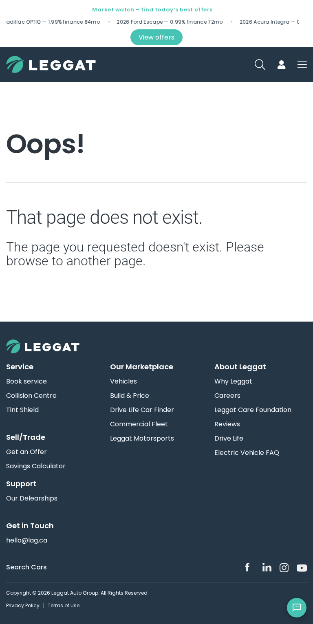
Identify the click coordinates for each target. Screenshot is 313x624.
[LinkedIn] (267, 567)
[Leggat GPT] (296, 607)
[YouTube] (301, 567)
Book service (26, 381)
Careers (227, 395)
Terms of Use (63, 605)
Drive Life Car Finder (142, 410)
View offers (156, 37)
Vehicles (123, 381)
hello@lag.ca (26, 540)
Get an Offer (26, 452)
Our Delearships (31, 498)
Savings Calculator (36, 466)
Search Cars (26, 567)
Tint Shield (22, 410)
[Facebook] (250, 567)
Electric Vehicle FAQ (246, 453)
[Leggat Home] (156, 346)
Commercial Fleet (139, 424)
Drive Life (228, 438)
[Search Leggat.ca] (302, 64)
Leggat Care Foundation (252, 410)
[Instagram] (284, 567)
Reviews (227, 424)
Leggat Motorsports (142, 438)
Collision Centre (31, 395)
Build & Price (129, 395)
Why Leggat (233, 381)
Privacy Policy (23, 605)
